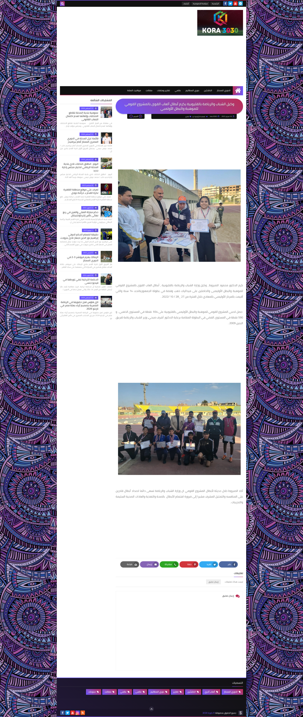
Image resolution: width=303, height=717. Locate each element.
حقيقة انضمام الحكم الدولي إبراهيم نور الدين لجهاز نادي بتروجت (79, 236)
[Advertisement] (151, 62)
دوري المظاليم (192, 90)
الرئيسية (215, 3)
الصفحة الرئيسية (199, 116)
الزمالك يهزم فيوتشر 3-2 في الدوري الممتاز (82, 259)
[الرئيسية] (238, 90)
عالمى (138, 692)
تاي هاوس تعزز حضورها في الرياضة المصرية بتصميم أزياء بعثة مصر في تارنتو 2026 (79, 305)
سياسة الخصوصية (200, 3)
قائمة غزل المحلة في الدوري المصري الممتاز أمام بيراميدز (82, 140)
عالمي (178, 90)
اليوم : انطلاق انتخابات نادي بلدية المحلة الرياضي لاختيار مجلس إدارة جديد (80, 167)
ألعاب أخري (210, 692)
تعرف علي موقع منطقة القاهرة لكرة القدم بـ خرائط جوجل (80, 191)
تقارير (187, 116)
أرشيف (186, 3)
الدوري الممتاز (223, 90)
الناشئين (208, 90)
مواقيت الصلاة (134, 90)
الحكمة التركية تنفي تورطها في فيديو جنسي (80, 281)
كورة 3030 (207, 713)
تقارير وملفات (163, 90)
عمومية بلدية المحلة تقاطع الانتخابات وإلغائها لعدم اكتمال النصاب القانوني (82, 116)
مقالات (149, 90)
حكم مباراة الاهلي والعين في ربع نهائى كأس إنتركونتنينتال (80, 214)
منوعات (92, 692)
